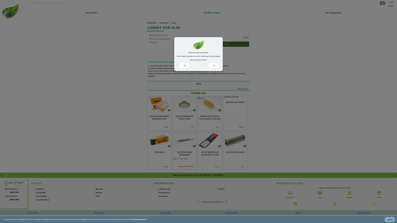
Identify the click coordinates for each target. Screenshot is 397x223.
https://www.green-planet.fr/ (137, 219)
